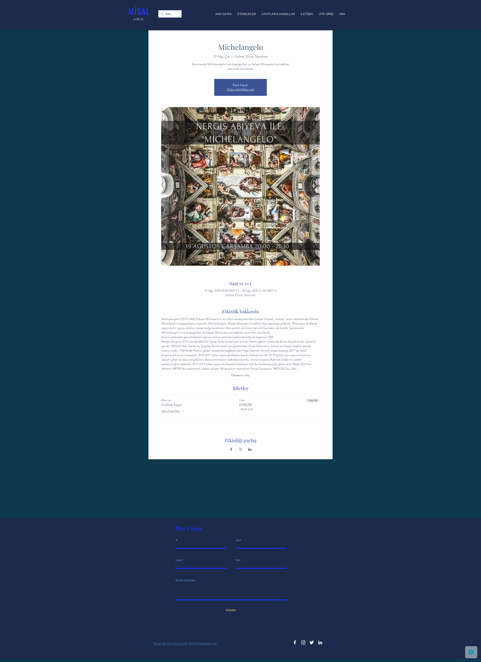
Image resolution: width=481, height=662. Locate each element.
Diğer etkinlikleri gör (240, 89)
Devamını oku (240, 375)
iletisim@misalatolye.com (203, 643)
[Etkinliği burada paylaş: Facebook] (231, 449)
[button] (278, 14)
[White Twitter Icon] (312, 642)
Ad (176, 540)
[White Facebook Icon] (295, 642)
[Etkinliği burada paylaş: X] (240, 449)
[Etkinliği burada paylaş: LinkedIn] (250, 449)
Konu (238, 560)
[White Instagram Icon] (303, 642)
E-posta (178, 560)
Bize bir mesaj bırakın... (185, 580)
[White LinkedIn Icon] (320, 642)
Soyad (238, 540)
